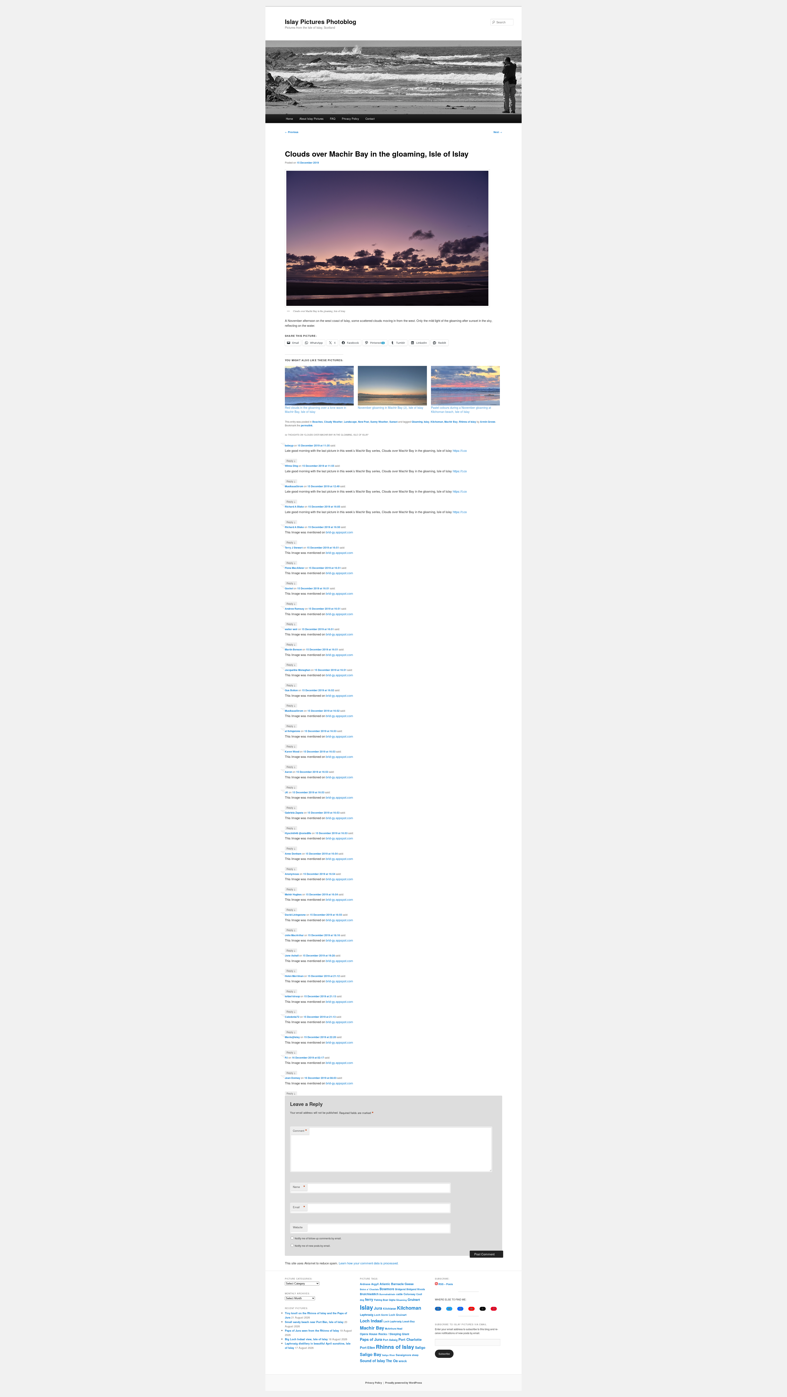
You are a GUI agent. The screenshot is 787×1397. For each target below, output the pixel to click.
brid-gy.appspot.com (339, 532)
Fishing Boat (381, 1300)
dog (362, 1299)
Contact (370, 119)
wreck (403, 1361)
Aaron (288, 772)
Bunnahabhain (387, 1294)
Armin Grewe (487, 422)
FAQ (332, 119)
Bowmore (387, 1289)
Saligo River (388, 1355)
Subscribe (444, 1353)
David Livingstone (295, 915)
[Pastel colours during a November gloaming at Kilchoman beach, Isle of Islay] (465, 385)
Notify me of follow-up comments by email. (318, 1238)
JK (286, 792)
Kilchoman (437, 422)
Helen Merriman (294, 976)
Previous (291, 132)
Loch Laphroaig (392, 1321)
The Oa (392, 1360)
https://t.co (460, 450)
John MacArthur (294, 935)
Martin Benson (293, 649)
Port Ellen (367, 1347)
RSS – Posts (445, 1284)
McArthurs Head (393, 1328)
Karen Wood (292, 751)
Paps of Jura (371, 1339)
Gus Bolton (291, 690)
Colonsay (409, 1294)
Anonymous (292, 874)
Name (299, 1187)
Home (289, 119)
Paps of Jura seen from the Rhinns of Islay (312, 1330)
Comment (300, 1130)
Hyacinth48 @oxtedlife (298, 833)
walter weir (291, 629)
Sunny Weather (379, 422)
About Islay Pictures (311, 119)
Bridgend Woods (415, 1289)
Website (298, 1227)
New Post (363, 422)
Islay (426, 422)
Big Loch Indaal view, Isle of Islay (306, 1339)
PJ (286, 1057)
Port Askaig (390, 1340)
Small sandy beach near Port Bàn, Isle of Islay (314, 1322)
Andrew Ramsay (294, 608)
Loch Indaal (371, 1321)
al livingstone (292, 731)
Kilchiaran (389, 1308)
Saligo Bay (370, 1354)
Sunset (393, 422)
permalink (307, 425)
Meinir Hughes (293, 894)
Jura (378, 1308)
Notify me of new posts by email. (312, 1245)
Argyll (375, 1284)
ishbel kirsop (292, 996)
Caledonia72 (292, 1017)
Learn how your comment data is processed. (368, 1263)
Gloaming (417, 422)
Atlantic (385, 1284)
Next (498, 132)
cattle (399, 1294)
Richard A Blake (294, 506)
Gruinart (414, 1299)
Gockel (289, 588)
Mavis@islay (292, 1037)
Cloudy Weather (333, 422)
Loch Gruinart (397, 1315)
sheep (415, 1355)
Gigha (392, 1300)
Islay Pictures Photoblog (320, 21)
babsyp (289, 445)
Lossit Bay (408, 1321)
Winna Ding (291, 466)
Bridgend (400, 1289)
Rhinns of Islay (467, 422)
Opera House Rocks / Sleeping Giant (384, 1334)
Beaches (317, 422)
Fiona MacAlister (295, 568)
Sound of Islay (372, 1360)
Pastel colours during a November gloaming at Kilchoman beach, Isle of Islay (461, 409)
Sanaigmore (403, 1355)
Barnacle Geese (402, 1284)
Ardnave (365, 1284)
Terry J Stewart (294, 547)
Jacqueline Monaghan (297, 670)
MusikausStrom (294, 486)
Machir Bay (451, 422)
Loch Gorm (381, 1315)
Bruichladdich (369, 1294)
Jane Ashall (292, 955)
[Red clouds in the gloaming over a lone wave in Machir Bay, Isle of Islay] (319, 385)
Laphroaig (366, 1315)
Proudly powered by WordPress (403, 1382)
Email (299, 1207)
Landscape (350, 422)
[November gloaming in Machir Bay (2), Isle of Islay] (392, 385)
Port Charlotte (410, 1339)
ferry (369, 1299)
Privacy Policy (350, 119)
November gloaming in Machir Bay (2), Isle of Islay (390, 407)
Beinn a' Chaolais (369, 1289)
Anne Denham (293, 853)
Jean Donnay (292, 1078)
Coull (419, 1294)
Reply (291, 460)
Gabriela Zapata (294, 812)
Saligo (420, 1347)
